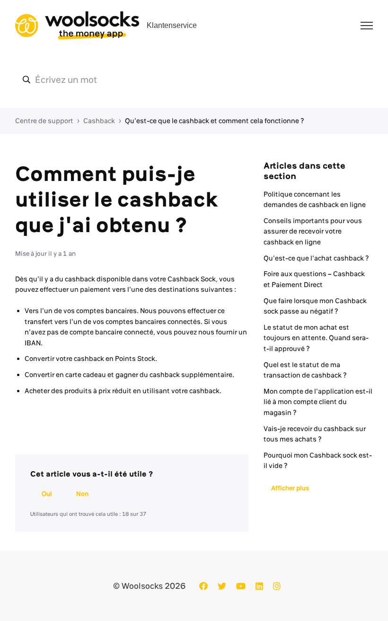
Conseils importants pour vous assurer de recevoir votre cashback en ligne (313, 231)
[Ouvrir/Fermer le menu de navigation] (367, 26)
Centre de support (44, 121)
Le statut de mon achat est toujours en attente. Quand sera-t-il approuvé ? (316, 338)
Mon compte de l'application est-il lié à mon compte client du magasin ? (318, 402)
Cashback (99, 121)
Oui (47, 493)
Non (82, 493)
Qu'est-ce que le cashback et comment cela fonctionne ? (214, 121)
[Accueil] (77, 25)
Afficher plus (290, 488)
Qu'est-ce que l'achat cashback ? (316, 258)
